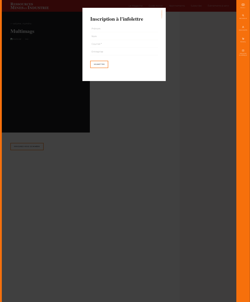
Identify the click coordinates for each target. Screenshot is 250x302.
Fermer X (162, 14)
